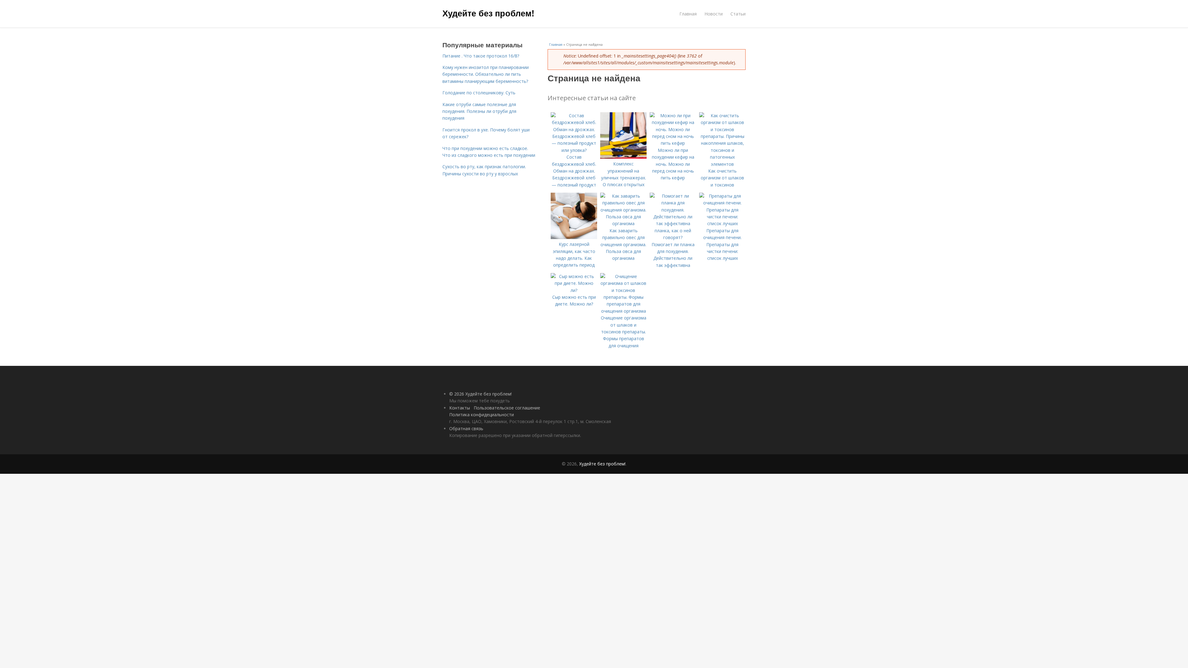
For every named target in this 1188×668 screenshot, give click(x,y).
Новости (713, 14)
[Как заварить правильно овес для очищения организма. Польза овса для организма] (623, 223)
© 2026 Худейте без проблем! (480, 394)
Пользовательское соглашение (507, 408)
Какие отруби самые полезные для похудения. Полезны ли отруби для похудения (479, 111)
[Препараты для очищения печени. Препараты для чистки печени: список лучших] (722, 223)
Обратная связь (466, 428)
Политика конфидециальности (481, 414)
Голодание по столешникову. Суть (478, 93)
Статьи (738, 14)
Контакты (459, 408)
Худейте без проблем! (488, 13)
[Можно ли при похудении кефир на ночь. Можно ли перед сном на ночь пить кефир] (673, 143)
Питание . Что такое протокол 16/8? (480, 56)
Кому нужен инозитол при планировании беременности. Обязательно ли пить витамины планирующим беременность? (485, 74)
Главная (688, 14)
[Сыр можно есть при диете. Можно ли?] (574, 290)
